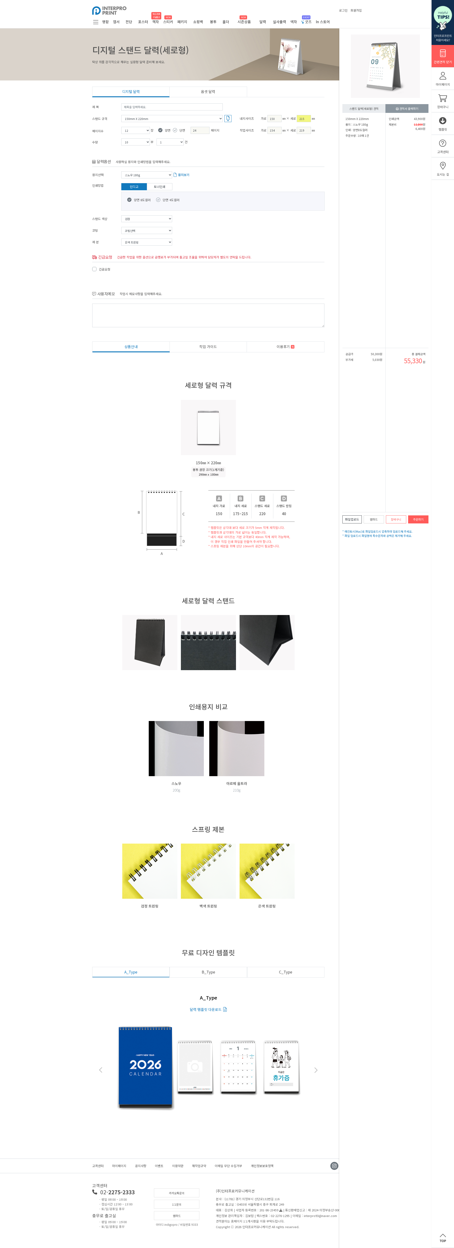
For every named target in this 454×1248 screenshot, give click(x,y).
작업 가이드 (208, 346)
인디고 (134, 186)
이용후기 (285, 346)
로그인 (343, 10)
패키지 (182, 21)
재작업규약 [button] (199, 1166)
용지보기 (183, 175)
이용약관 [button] (177, 1166)
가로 (263, 118)
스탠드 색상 (99, 219)
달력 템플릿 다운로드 (206, 1009)
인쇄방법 (98, 185)
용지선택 (98, 175)
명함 (105, 21)
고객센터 (98, 1166)
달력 (262, 21)
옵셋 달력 (208, 91)
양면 (167, 130)
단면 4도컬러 (171, 200)
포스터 (143, 21)
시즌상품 (244, 21)
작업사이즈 (247, 130)
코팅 (95, 230)
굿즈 (308, 21)
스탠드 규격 (99, 118)
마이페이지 (119, 1166)
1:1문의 (176, 1204)
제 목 (95, 107)
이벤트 (159, 1166)
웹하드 (177, 1216)
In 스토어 (323, 21)
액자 (293, 21)
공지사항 (140, 1166)
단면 (182, 130)
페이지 (215, 130)
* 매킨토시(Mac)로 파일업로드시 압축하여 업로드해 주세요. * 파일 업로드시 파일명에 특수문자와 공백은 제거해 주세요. (377, 533)
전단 (129, 21)
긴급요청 (104, 269)
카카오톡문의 (176, 1193)
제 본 (95, 242)
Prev (101, 1070)
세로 (293, 118)
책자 (155, 21)
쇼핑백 (198, 21)
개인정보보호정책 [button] (262, 1166)
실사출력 (279, 21)
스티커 (168, 21)
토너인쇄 (159, 186)
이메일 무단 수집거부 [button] (228, 1166)
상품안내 (131, 346)
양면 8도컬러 (142, 200)
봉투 (213, 21)
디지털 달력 (131, 91)
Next (315, 1070)
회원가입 (356, 10)
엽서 (116, 21)
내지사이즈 (247, 118)
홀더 (226, 21)
